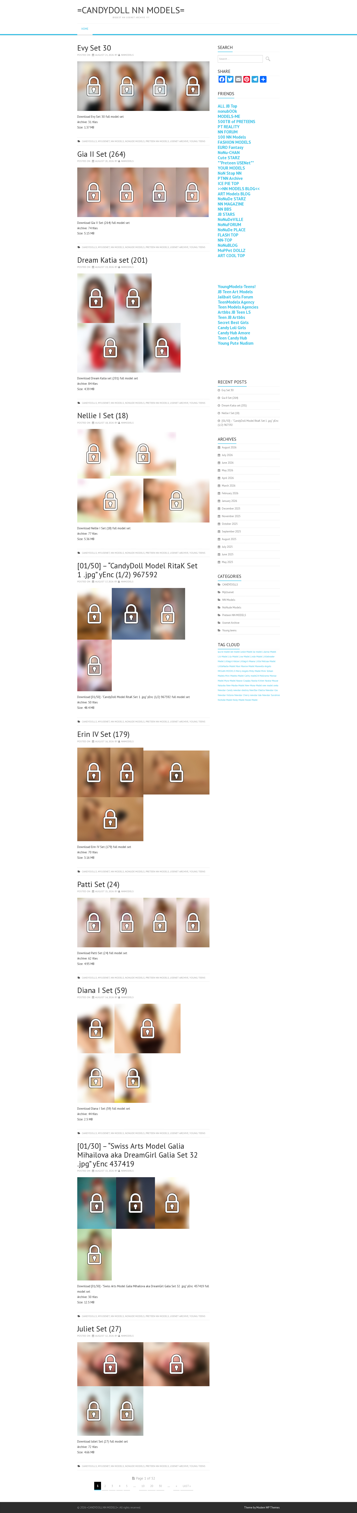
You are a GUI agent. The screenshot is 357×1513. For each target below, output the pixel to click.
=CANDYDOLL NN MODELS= (130, 10)
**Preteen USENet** (236, 163)
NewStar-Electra (257, 690)
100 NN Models (232, 137)
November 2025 (231, 516)
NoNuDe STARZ (232, 199)
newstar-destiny (241, 690)
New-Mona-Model (253, 685)
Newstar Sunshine (271, 695)
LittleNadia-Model (226, 666)
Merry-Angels (242, 671)
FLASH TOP (228, 235)
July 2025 (227, 547)
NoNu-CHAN (229, 152)
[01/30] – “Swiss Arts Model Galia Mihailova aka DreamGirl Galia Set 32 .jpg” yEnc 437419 (137, 1155)
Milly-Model (255, 671)
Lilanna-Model (269, 651)
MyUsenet (104, 141)
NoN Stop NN (230, 173)
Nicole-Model (251, 699)
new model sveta (270, 685)
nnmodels (127, 54)
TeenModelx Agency (236, 302)
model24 (255, 675)
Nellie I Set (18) (102, 415)
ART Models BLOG (234, 194)
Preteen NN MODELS (157, 141)
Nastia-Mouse (271, 680)
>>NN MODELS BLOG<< (239, 188)
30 (160, 1486)
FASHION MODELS (234, 142)
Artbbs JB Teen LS (234, 312)
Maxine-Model (247, 666)
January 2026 (229, 501)
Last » (187, 1486)
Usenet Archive (179, 141)
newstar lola (256, 695)
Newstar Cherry (241, 695)
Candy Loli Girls (232, 327)
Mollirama (264, 675)
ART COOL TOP (231, 255)
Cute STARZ (229, 157)
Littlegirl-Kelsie (231, 661)
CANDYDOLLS (89, 141)
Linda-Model (256, 656)
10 (143, 1486)
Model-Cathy (244, 675)
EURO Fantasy (230, 147)
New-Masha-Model (235, 685)
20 (151, 1486)
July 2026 (227, 455)
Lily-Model (233, 656)
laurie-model (224, 651)
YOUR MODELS (231, 168)
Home (84, 29)
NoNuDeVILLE (230, 219)
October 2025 (230, 524)
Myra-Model (230, 680)
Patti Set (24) (98, 884)
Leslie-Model (246, 651)
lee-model (235, 651)
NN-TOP (225, 240)
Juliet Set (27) (99, 1329)
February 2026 (230, 493)
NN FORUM (228, 132)
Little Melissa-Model (265, 661)
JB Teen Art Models (235, 292)
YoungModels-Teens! (237, 286)
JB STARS (226, 214)
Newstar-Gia (271, 690)
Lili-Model (222, 656)
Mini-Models (231, 675)
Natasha (222, 685)
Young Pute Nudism (235, 343)
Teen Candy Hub (232, 338)
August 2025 (229, 539)
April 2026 (228, 478)
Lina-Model (244, 656)
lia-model (257, 651)
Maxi (238, 666)
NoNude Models (135, 141)
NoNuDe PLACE (231, 230)
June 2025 (227, 554)
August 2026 (229, 447)
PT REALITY (229, 126)
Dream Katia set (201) (112, 260)
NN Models (117, 141)
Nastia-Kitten (257, 680)
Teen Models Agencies (238, 307)
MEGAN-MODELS (226, 671)
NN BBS (224, 209)
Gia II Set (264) (101, 154)
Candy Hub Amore (234, 333)
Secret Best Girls (233, 322)
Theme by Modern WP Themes (262, 1507)
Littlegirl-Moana (247, 661)
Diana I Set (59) (102, 990)
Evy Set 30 (94, 48)
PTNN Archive (230, 178)
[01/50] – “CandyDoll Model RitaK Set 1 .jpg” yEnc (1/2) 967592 (137, 570)
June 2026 (227, 462)
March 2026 (228, 485)
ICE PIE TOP (228, 183)
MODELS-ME (229, 116)
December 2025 (231, 508)
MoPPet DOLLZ (231, 250)
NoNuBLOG (228, 245)
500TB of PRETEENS (236, 121)
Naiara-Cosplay (243, 680)
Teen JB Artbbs (231, 317)
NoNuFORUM (229, 224)
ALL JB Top (227, 106)
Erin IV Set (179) (103, 734)
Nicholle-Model (225, 699)
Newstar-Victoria (226, 695)
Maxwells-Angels (263, 666)
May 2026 (227, 470)
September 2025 (231, 531)
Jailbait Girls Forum (235, 297)
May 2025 (227, 562)
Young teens (197, 141)
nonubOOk (227, 111)
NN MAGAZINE (231, 204)
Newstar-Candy (225, 690)
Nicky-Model (238, 699)
